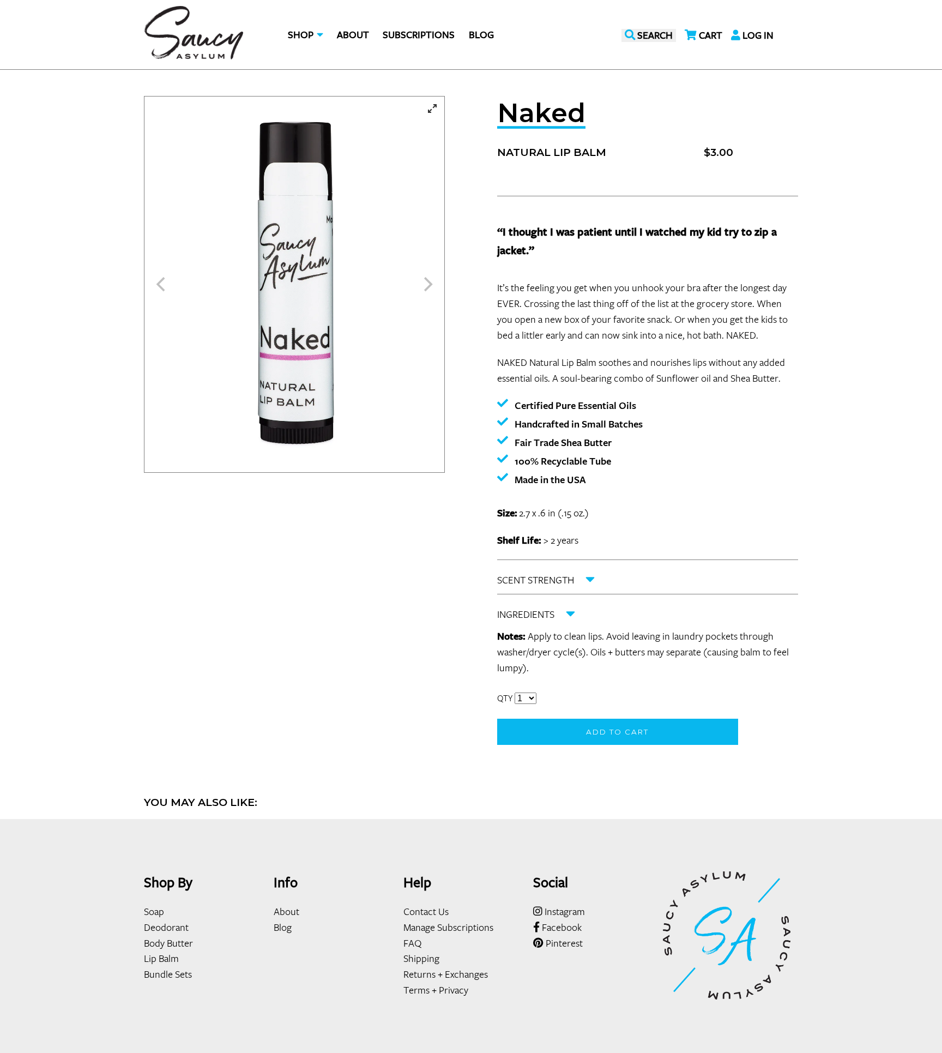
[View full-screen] (432, 108)
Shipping (421, 958)
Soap (154, 911)
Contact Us (426, 911)
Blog (481, 35)
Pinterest (563, 942)
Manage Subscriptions (448, 927)
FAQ (412, 942)
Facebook (561, 927)
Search (654, 35)
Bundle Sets (168, 973)
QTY (504, 698)
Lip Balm (161, 958)
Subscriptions (419, 35)
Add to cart (617, 731)
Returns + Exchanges (445, 973)
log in (757, 35)
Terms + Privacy (435, 989)
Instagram (563, 911)
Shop (302, 35)
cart (709, 35)
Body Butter (168, 942)
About (353, 35)
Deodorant (166, 927)
